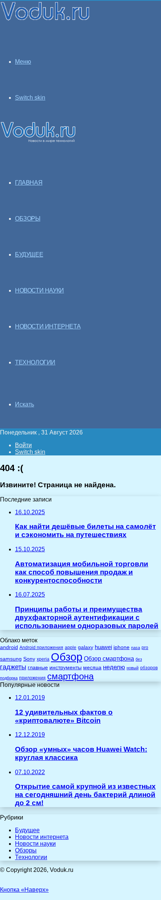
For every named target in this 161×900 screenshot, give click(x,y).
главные (38, 667)
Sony (29, 659)
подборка (9, 678)
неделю (114, 667)
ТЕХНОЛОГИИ (35, 362)
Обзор (66, 657)
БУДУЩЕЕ (29, 254)
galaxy (85, 647)
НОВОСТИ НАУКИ (39, 290)
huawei (103, 647)
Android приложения (41, 647)
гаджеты (13, 667)
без (139, 659)
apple (70, 647)
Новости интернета (47, 326)
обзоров (149, 667)
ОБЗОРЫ (27, 218)
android (9, 647)
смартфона (70, 676)
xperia (43, 659)
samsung (11, 659)
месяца (92, 667)
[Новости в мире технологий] (45, 19)
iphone (121, 647)
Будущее (27, 830)
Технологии (31, 857)
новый (133, 668)
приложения (32, 677)
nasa (135, 647)
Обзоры (26, 850)
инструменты (65, 667)
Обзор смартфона (109, 658)
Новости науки (35, 843)
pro (145, 647)
